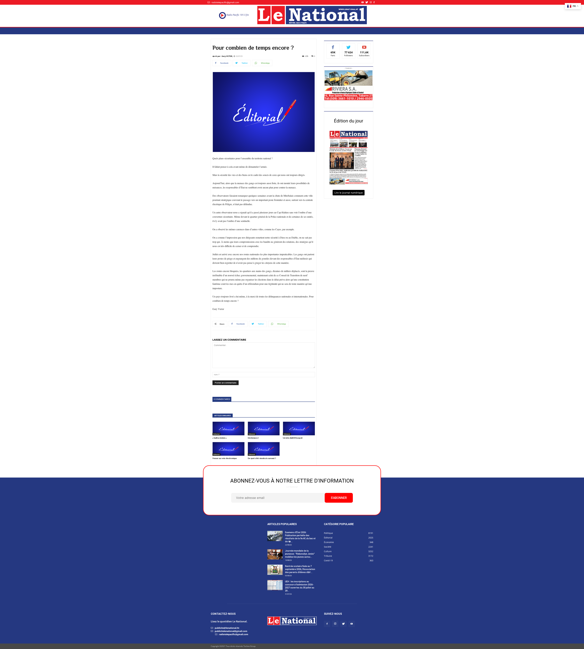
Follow (348, 45)
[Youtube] (363, 2)
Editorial (216, 434)
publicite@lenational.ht (227, 627)
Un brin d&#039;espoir (293, 438)
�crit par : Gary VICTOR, (222, 56)
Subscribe (364, 45)
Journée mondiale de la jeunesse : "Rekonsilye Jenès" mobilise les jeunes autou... (300, 554)
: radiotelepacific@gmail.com (224, 2)
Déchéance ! (253, 438)
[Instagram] (372, 2)
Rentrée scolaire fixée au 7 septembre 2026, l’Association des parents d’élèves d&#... (300, 569)
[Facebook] (375, 2)
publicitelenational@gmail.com (231, 631)
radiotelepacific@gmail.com (233, 634)
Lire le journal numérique (348, 192)
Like (333, 45)
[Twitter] (367, 2)
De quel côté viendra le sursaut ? (262, 458)
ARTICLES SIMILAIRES (222, 415)
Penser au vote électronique (224, 458)
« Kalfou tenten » (219, 438)
